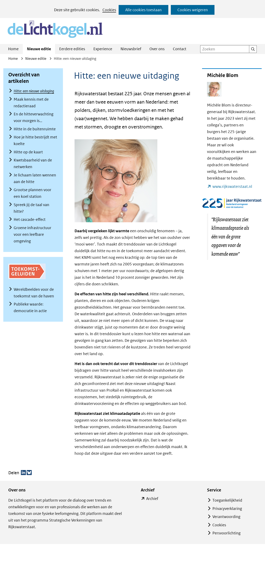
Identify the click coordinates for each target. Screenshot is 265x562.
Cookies (109, 9)
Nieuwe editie (39, 48)
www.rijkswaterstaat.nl (232, 187)
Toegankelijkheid (227, 500)
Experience (102, 48)
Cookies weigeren (192, 9)
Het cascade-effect (30, 219)
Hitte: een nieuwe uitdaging (34, 91)
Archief (152, 499)
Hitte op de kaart (28, 152)
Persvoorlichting (226, 533)
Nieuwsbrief (130, 48)
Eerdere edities (72, 48)
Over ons (157, 48)
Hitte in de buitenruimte (35, 129)
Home (13, 48)
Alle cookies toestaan (143, 9)
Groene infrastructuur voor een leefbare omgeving (32, 234)
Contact (179, 48)
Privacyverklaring (227, 508)
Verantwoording (226, 516)
